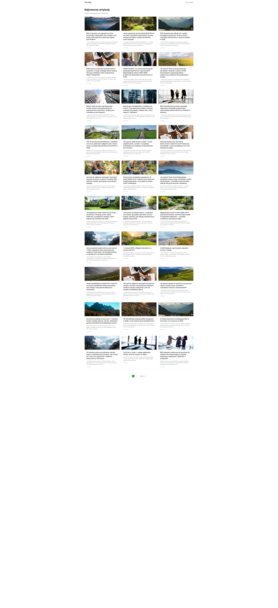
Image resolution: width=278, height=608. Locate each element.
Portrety (88, 2)
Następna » (142, 376)
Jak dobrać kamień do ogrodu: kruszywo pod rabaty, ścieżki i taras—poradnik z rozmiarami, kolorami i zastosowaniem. (176, 285)
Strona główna (189, 2)
